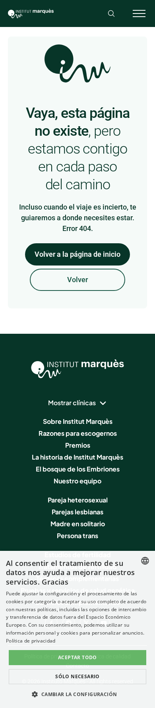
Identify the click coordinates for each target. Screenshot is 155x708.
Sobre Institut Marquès (77, 421)
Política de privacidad (31, 640)
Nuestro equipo (77, 481)
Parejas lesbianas (77, 512)
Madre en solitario (77, 523)
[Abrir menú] (139, 13)
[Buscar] (111, 13)
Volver (77, 279)
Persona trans (77, 535)
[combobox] (145, 561)
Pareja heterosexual (78, 500)
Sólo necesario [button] (77, 676)
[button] (77, 694)
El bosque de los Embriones (78, 469)
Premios (77, 445)
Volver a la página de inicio (77, 254)
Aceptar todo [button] (77, 657)
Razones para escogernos (78, 433)
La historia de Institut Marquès (77, 457)
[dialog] (77, 629)
